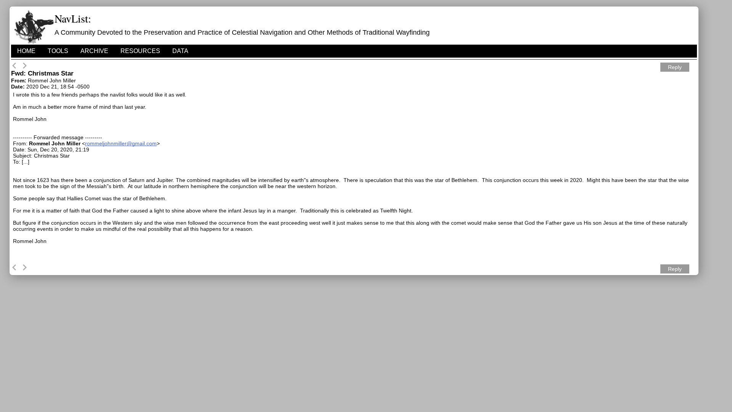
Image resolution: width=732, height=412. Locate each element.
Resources (140, 51)
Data (180, 51)
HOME (26, 51)
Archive (94, 51)
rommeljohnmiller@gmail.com (121, 143)
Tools (58, 51)
